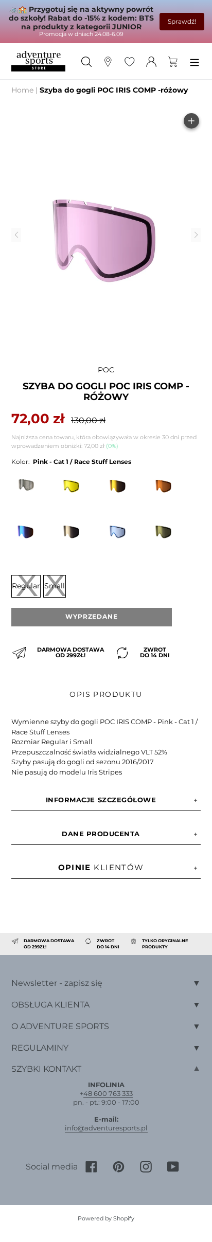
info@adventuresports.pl (106, 1128)
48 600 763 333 (108, 1093)
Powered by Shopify (106, 1218)
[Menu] (194, 60)
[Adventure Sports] (38, 61)
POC (106, 369)
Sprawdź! (182, 21)
